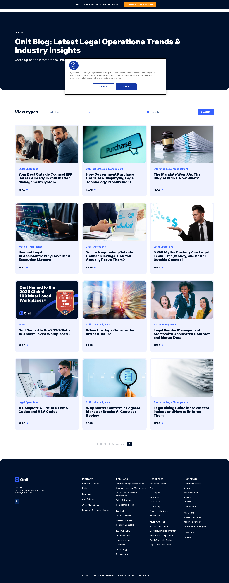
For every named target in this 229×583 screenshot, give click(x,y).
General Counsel (124, 520)
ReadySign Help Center (161, 540)
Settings (103, 86)
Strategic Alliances (192, 517)
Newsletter (155, 515)
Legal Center (144, 575)
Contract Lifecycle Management (131, 488)
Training (187, 502)
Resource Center (158, 484)
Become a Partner (192, 522)
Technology (121, 549)
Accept (126, 86)
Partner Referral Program (195, 526)
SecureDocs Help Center (162, 535)
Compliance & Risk (125, 505)
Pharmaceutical (123, 536)
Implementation (191, 493)
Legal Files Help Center (161, 544)
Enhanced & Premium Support (96, 510)
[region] (115, 76)
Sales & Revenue (124, 500)
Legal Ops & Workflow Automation (126, 494)
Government (122, 554)
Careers (187, 537)
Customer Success (193, 484)
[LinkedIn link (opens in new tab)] (17, 501)
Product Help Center (159, 511)
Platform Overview (91, 484)
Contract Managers (125, 525)
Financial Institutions (125, 540)
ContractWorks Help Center (163, 531)
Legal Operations (124, 516)
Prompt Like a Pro (140, 4)
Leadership (155, 506)
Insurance (120, 545)
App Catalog (88, 499)
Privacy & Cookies (126, 575)
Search (206, 112)
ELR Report (155, 493)
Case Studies (190, 506)
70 (122, 443)
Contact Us (155, 502)
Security (187, 497)
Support (187, 488)
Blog (152, 488)
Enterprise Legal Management (130, 484)
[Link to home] (30, 479)
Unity (84, 488)
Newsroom (155, 497)
